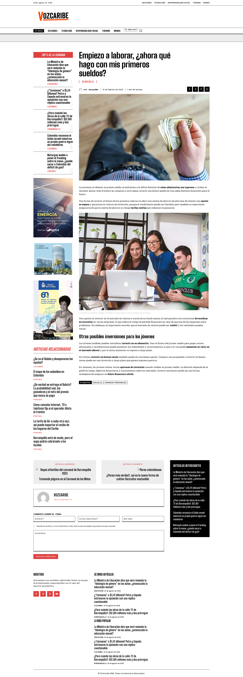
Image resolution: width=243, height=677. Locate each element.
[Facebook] (189, 89)
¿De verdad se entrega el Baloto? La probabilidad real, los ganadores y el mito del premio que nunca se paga (52, 390)
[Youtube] (57, 594)
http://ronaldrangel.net (63, 499)
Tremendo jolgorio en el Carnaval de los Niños (64, 479)
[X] (195, 89)
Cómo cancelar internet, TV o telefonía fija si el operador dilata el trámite (52, 408)
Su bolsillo (88, 81)
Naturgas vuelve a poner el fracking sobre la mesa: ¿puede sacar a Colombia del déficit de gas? (60, 161)
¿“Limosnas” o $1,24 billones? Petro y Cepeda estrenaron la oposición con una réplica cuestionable (59, 96)
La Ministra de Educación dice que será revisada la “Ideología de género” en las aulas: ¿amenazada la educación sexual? (59, 71)
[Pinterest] (201, 89)
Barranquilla (53, 129)
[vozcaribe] (81, 89)
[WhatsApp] (207, 89)
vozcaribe (93, 89)
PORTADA (51, 171)
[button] (141, 31)
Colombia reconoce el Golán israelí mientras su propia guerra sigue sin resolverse (60, 140)
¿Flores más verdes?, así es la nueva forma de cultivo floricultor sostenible (132, 477)
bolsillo (97, 382)
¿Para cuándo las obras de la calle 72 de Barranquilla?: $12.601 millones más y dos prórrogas (59, 119)
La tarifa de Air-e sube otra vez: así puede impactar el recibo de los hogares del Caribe (51, 424)
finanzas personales (116, 382)
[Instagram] (43, 594)
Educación (52, 84)
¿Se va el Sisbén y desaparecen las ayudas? (53, 360)
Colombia (52, 107)
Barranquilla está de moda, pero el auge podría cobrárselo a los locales (53, 441)
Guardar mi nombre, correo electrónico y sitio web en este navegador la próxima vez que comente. (76, 526)
